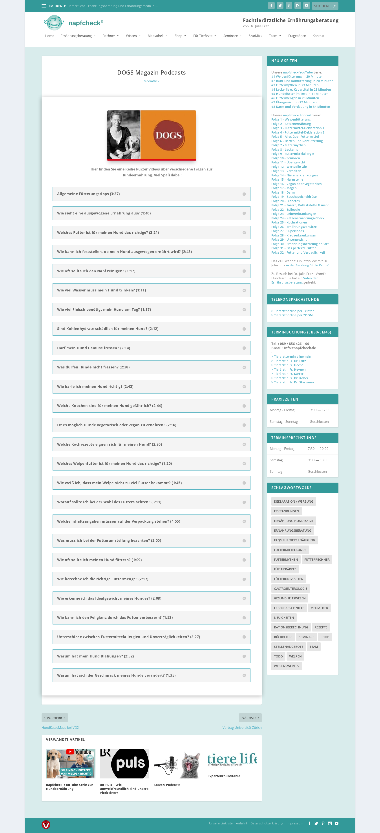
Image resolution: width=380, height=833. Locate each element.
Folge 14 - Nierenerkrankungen (294, 175)
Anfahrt (241, 823)
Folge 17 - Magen (284, 188)
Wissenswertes (286, 666)
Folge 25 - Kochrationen (289, 222)
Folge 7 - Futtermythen (288, 145)
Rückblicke (283, 637)
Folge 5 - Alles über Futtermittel (295, 136)
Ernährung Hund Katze (294, 521)
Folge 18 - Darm (283, 192)
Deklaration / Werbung (293, 501)
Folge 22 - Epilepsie (285, 209)
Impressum (295, 823)
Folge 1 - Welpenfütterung (291, 119)
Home (49, 36)
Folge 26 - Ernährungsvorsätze (294, 227)
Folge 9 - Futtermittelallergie (292, 154)
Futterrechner (317, 559)
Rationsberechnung (291, 627)
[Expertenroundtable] (232, 759)
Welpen (295, 656)
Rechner (109, 36)
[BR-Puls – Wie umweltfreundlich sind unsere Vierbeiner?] (124, 763)
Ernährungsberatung (76, 36)
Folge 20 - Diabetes (285, 201)
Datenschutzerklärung (266, 823)
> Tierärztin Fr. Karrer (287, 374)
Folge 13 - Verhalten (286, 171)
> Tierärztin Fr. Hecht (287, 365)
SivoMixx (255, 36)
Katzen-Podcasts (167, 785)
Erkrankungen (286, 511)
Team (273, 36)
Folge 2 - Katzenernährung (291, 124)
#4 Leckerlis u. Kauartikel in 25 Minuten (301, 89)
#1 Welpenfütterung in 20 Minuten (297, 76)
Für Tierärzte (202, 36)
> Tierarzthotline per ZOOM (292, 315)
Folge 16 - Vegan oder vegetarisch (296, 184)
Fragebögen (297, 36)
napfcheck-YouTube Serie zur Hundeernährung (69, 787)
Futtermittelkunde (290, 550)
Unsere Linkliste (221, 823)
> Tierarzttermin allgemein (291, 356)
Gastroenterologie (290, 588)
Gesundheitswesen (290, 598)
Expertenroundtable (224, 776)
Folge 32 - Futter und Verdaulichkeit (298, 252)
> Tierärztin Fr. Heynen (288, 369)
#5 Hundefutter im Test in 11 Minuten (300, 94)
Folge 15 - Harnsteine (287, 179)
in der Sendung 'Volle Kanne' (307, 265)
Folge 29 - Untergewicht (289, 239)
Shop (178, 36)
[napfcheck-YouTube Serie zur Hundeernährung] (70, 763)
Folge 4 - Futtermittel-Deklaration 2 (297, 132)
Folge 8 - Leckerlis (284, 149)
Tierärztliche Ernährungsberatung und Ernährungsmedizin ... (112, 6)
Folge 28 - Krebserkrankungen (293, 235)
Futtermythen (286, 559)
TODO (278, 656)
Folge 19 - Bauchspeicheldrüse (294, 196)
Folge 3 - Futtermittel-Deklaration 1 (297, 128)
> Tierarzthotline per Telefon (292, 311)
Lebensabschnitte (289, 608)
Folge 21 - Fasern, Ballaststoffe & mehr (300, 205)
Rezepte (321, 627)
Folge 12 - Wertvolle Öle (289, 167)
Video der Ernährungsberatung (294, 280)
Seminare (230, 36)
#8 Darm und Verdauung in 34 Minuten (300, 106)
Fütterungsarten (288, 579)
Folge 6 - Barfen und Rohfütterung (297, 141)
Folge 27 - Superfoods (287, 231)
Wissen (131, 36)
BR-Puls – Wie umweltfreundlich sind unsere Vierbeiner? (124, 789)
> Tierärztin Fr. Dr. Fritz (288, 361)
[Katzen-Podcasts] (178, 763)
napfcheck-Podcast (297, 115)
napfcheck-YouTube (298, 72)
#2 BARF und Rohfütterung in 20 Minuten (302, 81)
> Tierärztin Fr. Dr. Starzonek (292, 382)
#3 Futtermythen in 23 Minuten (295, 85)
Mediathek (156, 36)
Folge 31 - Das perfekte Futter (293, 248)
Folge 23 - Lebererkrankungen (293, 214)
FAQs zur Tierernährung (294, 540)
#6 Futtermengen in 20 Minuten (295, 98)
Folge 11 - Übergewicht (288, 162)
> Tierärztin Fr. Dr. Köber (289, 378)
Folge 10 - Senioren (285, 158)
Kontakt (318, 36)
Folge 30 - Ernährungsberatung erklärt (300, 244)
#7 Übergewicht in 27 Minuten (294, 102)
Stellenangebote (288, 646)
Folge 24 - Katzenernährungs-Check (297, 218)
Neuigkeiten (284, 617)
